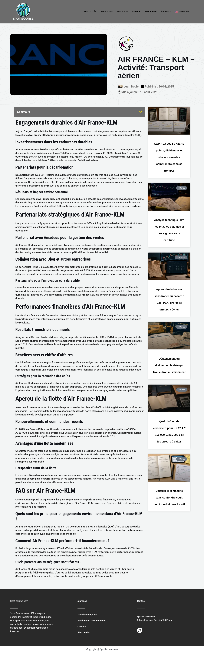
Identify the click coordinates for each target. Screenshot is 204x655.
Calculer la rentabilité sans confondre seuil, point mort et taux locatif (169, 497)
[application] (126, 11)
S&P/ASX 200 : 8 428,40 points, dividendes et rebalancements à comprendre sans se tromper (169, 157)
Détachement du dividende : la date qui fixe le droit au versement (169, 365)
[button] (140, 112)
